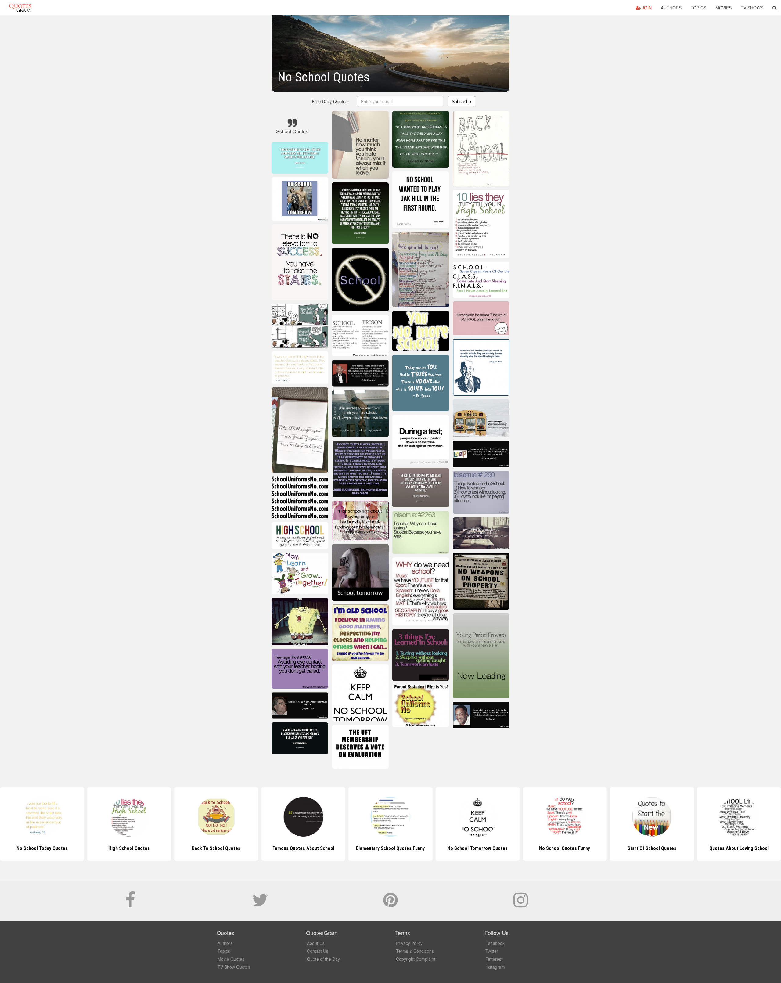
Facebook (495, 943)
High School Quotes (42, 848)
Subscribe (461, 101)
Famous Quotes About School (216, 848)
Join (646, 8)
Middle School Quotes (739, 848)
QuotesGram (20, 7)
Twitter (491, 951)
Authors (671, 8)
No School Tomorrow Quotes (390, 848)
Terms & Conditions (415, 951)
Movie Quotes (231, 959)
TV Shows (752, 8)
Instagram (495, 967)
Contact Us (317, 951)
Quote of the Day (323, 959)
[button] (774, 7)
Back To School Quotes (129, 848)
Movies (723, 8)
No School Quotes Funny (477, 848)
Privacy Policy (409, 943)
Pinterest (493, 959)
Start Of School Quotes (564, 848)
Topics (698, 8)
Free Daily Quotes (330, 101)
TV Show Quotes (234, 967)
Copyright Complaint (415, 959)
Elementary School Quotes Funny (303, 848)
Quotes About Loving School (652, 848)
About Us (316, 943)
